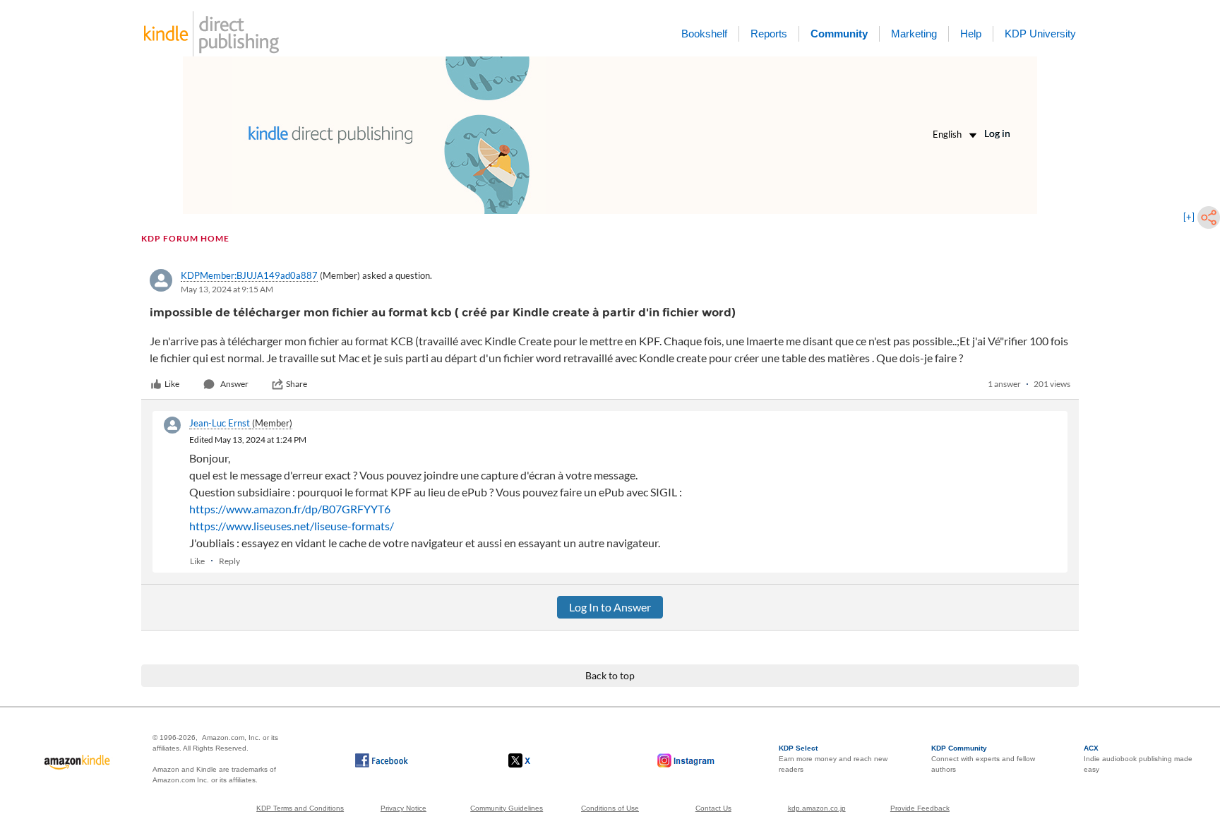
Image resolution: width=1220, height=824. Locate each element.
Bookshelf (704, 34)
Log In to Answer (610, 607)
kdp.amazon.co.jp (817, 808)
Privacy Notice (403, 808)
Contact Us (713, 808)
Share (296, 383)
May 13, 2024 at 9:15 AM (227, 289)
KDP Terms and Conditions (300, 808)
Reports (768, 34)
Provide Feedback (920, 808)
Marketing (914, 34)
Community (839, 34)
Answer (234, 383)
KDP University (1040, 34)
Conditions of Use (610, 808)
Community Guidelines (506, 808)
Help (970, 34)
